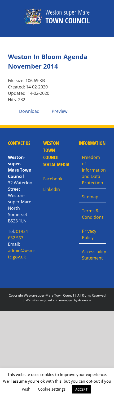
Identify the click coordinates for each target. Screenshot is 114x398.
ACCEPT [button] (81, 389)
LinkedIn (51, 189)
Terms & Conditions (92, 214)
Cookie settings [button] (51, 389)
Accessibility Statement (92, 255)
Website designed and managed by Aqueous (58, 300)
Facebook (52, 179)
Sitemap (90, 197)
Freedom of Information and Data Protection (92, 170)
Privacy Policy (89, 234)
